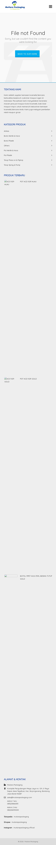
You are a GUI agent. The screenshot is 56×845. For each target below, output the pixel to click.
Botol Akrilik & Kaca (12, 136)
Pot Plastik (8, 155)
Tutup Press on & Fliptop (13, 160)
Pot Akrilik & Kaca (11, 150)
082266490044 (13, 810)
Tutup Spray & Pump (12, 165)
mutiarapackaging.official (24, 828)
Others (6, 146)
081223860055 (12, 804)
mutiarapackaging (21, 817)
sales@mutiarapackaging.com (19, 797)
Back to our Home (27, 54)
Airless (6, 131)
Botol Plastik (9, 141)
